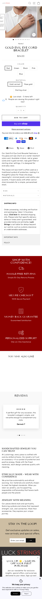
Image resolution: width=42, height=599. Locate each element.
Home (20, 44)
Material (21, 80)
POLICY (7, 243)
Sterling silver (21, 90)
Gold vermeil (14, 84)
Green (16, 68)
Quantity (21, 106)
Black (25, 68)
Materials (9, 195)
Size (5, 191)
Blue (21, 74)
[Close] (40, 579)
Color (21, 64)
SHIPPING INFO (10, 203)
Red (8, 68)
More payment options (21, 129)
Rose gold (28, 84)
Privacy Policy (24, 589)
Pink (33, 68)
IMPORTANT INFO (11, 237)
